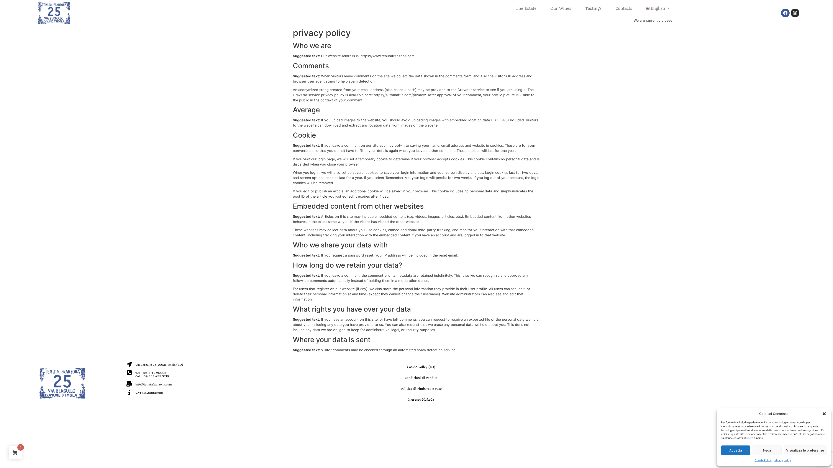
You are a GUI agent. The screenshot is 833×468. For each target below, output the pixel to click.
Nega (767, 450)
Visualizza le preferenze (805, 450)
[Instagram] (795, 13)
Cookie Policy (763, 460)
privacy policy (782, 460)
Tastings (593, 8)
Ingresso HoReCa (421, 399)
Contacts (623, 8)
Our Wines (560, 8)
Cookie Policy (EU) (421, 367)
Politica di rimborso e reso (421, 388)
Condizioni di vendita (421, 378)
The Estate (526, 8)
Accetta (735, 450)
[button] (824, 414)
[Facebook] (785, 13)
